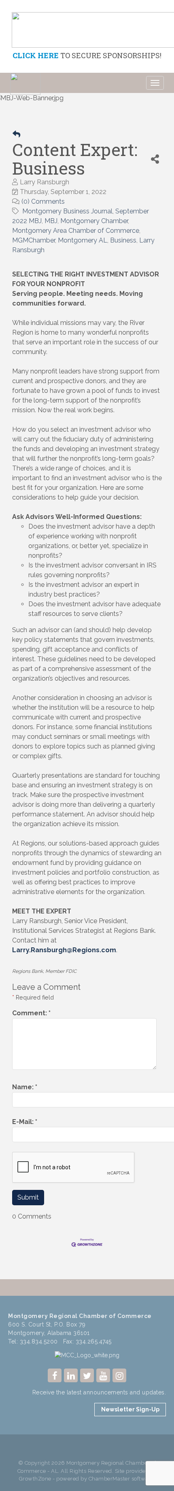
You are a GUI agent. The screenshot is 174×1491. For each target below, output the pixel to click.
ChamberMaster (109, 1479)
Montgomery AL (82, 240)
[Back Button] (16, 134)
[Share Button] (155, 159)
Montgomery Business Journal (67, 211)
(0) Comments (43, 201)
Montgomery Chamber (94, 221)
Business (123, 240)
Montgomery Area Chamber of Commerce (75, 230)
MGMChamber (33, 240)
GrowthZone (35, 1479)
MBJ (51, 221)
